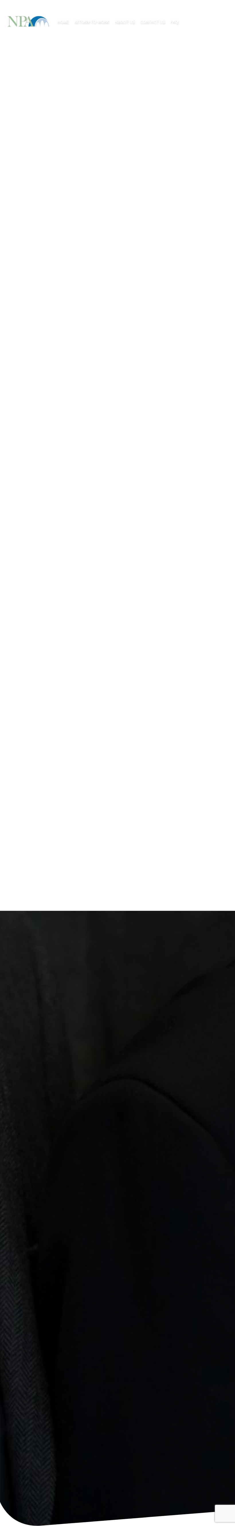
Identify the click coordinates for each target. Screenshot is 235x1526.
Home (62, 21)
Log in (214, 21)
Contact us (152, 21)
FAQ (174, 21)
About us (124, 21)
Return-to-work (91, 21)
